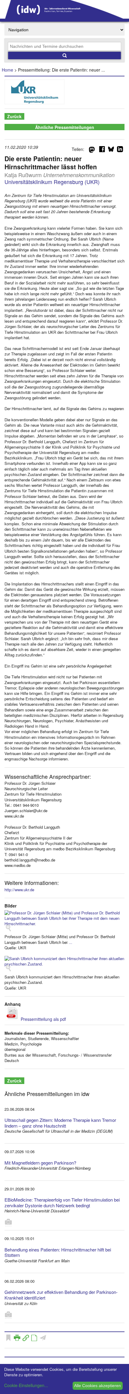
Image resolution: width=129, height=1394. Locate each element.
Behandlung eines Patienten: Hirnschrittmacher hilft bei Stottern (57, 1252)
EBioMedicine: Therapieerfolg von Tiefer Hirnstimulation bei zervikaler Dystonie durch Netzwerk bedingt (62, 1202)
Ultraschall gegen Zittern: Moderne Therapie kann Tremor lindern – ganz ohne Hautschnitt (60, 1123)
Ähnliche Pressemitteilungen (64, 127)
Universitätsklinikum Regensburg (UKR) (52, 182)
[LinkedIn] (120, 150)
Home (7, 70)
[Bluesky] (111, 150)
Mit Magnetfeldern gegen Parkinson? (40, 1162)
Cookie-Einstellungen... (26, 1385)
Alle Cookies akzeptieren (97, 1385)
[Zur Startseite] (64, 17)
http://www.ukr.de (19, 889)
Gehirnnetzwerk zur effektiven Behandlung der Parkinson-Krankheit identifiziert (61, 1295)
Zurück (14, 116)
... (70, 942)
